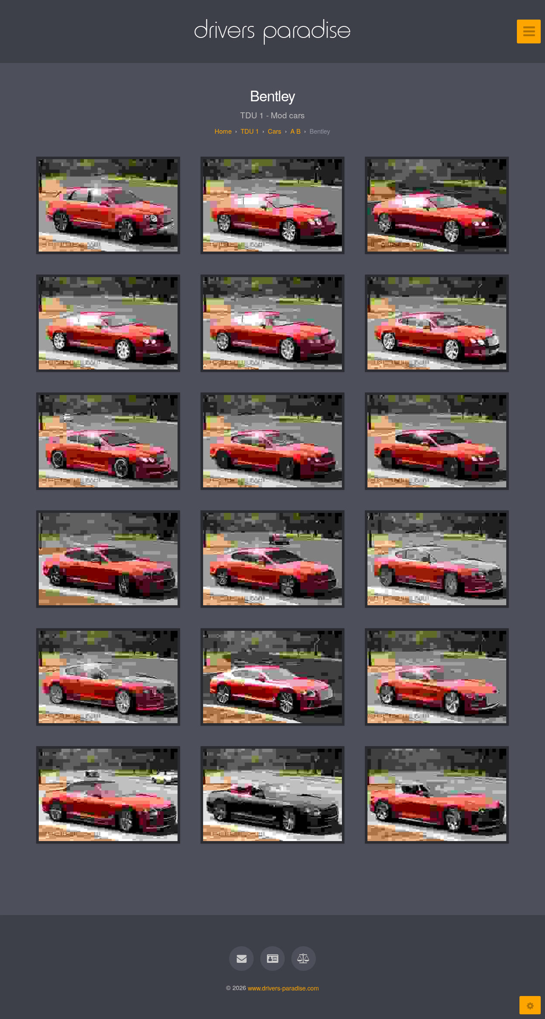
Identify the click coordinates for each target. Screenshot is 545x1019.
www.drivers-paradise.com (283, 987)
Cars (274, 130)
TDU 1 (250, 130)
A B (295, 130)
